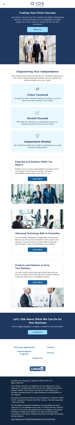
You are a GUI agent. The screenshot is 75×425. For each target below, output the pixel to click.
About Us (37, 29)
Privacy (50, 353)
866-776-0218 (24, 327)
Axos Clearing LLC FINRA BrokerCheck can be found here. (33, 419)
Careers (50, 347)
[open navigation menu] (4, 4)
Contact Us (37, 332)
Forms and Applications (24, 347)
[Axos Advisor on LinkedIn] (37, 368)
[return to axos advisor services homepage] (37, 4)
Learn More (37, 179)
